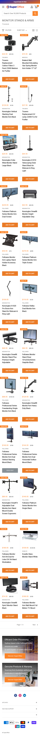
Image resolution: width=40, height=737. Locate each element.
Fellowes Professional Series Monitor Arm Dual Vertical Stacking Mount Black (9, 457)
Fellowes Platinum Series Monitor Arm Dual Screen (9, 214)
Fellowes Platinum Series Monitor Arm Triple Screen (29, 260)
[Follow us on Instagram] (20, 695)
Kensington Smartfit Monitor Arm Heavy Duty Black (29, 405)
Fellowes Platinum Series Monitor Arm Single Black (29, 505)
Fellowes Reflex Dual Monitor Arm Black (28, 308)
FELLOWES (5, 208)
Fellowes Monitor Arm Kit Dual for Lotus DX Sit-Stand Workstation (9, 558)
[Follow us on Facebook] (15, 695)
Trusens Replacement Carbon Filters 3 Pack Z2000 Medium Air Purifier (10, 65)
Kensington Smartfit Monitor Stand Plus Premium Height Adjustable (9, 358)
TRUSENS (5, 57)
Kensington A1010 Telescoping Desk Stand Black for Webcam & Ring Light (29, 165)
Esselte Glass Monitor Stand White (30, 555)
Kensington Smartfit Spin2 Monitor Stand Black (10, 605)
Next (34, 625)
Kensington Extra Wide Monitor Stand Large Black (9, 162)
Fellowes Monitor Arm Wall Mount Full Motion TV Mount (29, 605)
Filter (8, 30)
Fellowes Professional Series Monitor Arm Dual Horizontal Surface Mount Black (29, 457)
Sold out (10, 470)
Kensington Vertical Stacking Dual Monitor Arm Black (9, 114)
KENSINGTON (6, 108)
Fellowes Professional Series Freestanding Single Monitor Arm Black (9, 407)
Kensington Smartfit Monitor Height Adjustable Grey (29, 214)
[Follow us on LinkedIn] (24, 695)
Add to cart (10, 79)
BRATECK (25, 57)
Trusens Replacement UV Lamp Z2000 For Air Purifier (29, 115)
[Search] (35, 13)
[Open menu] (3, 7)
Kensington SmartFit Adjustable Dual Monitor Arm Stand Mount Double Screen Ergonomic (10, 508)
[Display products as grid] (33, 30)
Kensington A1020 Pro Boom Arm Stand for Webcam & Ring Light (10, 310)
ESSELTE (24, 551)
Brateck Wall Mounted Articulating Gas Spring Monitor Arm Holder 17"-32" (30, 64)
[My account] (32, 7)
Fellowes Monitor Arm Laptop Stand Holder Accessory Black (9, 261)
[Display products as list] (37, 30)
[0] (36, 7)
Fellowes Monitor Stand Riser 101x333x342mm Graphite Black (28, 358)
